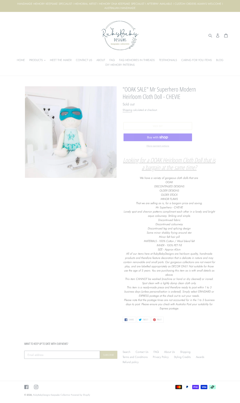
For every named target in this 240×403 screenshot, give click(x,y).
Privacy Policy (161, 357)
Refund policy (131, 362)
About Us (169, 352)
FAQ (156, 352)
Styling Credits (182, 357)
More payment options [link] (158, 145)
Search (126, 352)
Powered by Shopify (80, 395)
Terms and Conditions (135, 357)
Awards (200, 357)
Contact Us (142, 352)
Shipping (127, 110)
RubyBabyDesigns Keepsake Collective (51, 395)
